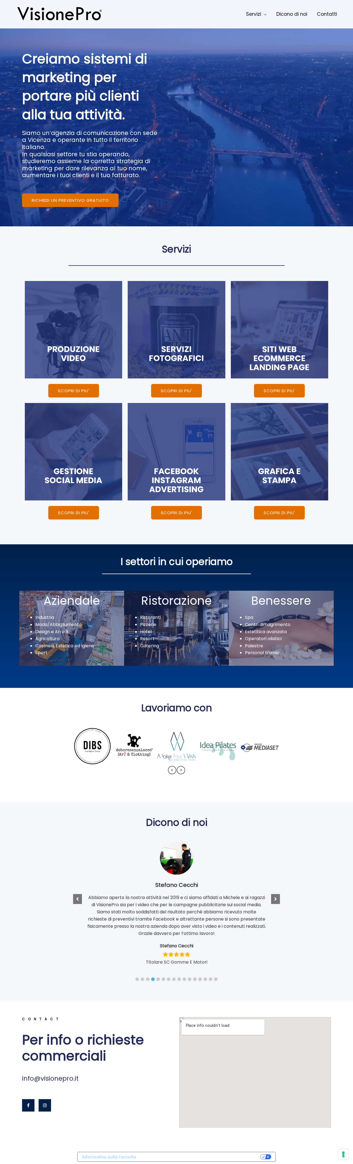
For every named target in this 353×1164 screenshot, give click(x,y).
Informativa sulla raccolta (109, 1157)
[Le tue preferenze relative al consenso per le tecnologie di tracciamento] (343, 1154)
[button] (137, 979)
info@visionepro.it (50, 1078)
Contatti (327, 14)
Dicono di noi (291, 14)
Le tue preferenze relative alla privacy (201, 1157)
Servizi (253, 14)
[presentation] (172, 770)
